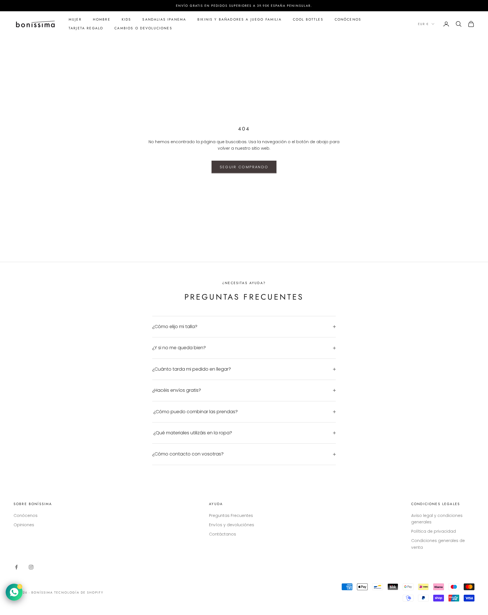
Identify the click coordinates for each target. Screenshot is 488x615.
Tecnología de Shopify (79, 592)
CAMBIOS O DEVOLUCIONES (143, 28)
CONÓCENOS (348, 19)
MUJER (75, 19)
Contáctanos (222, 534)
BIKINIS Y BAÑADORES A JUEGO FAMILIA (239, 19)
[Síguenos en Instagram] (31, 567)
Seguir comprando (244, 167)
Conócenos (26, 515)
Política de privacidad (433, 531)
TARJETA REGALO (86, 28)
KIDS (126, 19)
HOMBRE (101, 19)
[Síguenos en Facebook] (16, 567)
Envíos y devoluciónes (231, 525)
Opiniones (24, 525)
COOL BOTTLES (308, 19)
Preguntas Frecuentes (231, 515)
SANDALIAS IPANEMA (164, 19)
